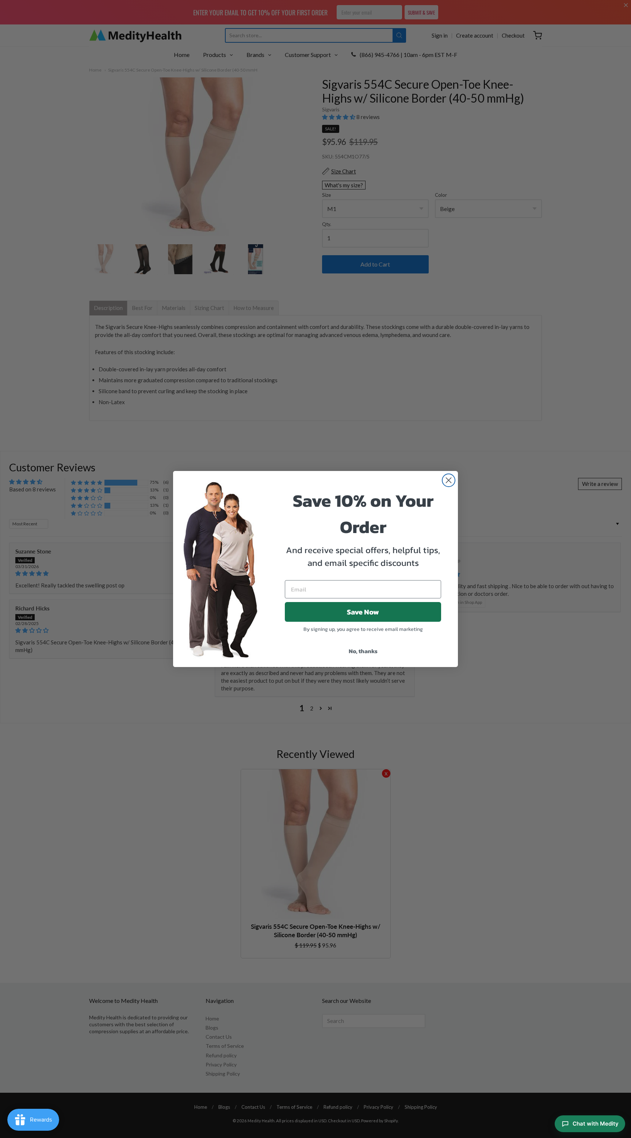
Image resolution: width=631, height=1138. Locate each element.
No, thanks (363, 651)
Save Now (363, 611)
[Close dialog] (448, 480)
